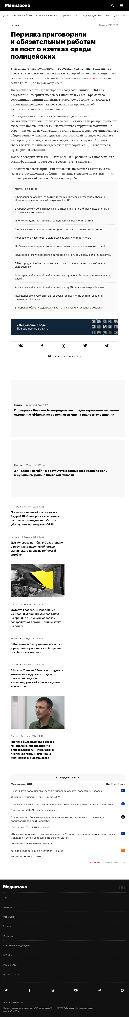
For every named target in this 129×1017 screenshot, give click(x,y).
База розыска (11, 974)
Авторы (7, 907)
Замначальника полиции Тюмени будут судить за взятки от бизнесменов (59, 229)
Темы (6, 897)
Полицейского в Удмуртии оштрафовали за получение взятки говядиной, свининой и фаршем (59, 297)
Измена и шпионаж (47, 15)
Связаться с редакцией (67, 356)
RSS (8, 926)
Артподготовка (70, 15)
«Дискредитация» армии (96, 15)
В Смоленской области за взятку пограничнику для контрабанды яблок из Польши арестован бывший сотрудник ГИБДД (60, 198)
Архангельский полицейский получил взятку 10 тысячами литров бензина (60, 287)
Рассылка (8, 936)
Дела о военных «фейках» (17, 15)
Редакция (8, 916)
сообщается (98, 78)
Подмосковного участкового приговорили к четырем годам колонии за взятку (63, 254)
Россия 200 (10, 964)
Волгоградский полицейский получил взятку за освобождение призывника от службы (62, 276)
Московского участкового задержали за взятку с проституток (53, 237)
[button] (121, 5)
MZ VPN (7, 955)
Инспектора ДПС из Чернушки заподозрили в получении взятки (54, 220)
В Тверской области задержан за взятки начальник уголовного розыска (58, 307)
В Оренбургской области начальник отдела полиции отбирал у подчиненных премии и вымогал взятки (62, 210)
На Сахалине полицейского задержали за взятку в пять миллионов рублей (60, 246)
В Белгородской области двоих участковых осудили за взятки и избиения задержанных (60, 264)
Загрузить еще (67, 777)
